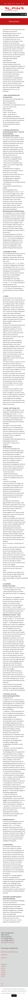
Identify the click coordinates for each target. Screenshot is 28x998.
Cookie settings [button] (21, 993)
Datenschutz (4, 954)
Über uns (18, 3)
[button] (22, 14)
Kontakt (22, 3)
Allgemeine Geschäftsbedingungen (9, 952)
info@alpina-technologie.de (7, 942)
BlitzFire (3, 970)
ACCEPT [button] (14, 995)
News (13, 3)
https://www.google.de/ (8, 456)
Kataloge (9, 3)
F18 (2, 985)
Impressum (4, 957)
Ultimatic (3, 966)
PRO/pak (3, 974)
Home (5, 3)
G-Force (3, 968)
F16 (2, 983)
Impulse (3, 976)
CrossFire (3, 972)
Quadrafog (3, 964)
